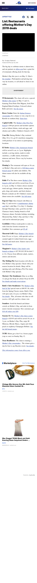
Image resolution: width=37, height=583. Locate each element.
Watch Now (31, 3)
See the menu (18, 109)
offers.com (19, 69)
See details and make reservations (14, 281)
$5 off (25, 229)
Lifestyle (6, 17)
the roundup (6, 79)
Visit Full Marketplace (28, 363)
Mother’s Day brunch (26, 233)
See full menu (26, 196)
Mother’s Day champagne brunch (21, 147)
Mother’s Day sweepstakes (11, 343)
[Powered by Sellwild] (32, 475)
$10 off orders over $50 (10, 311)
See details (6, 296)
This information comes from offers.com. (16, 350)
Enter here (23, 118)
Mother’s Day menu (9, 101)
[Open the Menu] (3, 2)
